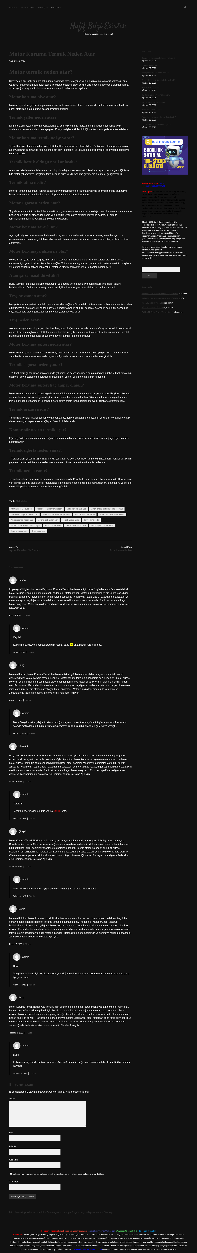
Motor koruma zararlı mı (85, 514)
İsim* (11, 1133)
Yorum (12, 1099)
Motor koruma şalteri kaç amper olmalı (107, 509)
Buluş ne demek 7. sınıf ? (152, 110)
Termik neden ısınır (53, 525)
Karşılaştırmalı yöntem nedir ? (154, 102)
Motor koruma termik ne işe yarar (56, 514)
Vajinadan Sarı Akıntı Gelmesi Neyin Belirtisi (160, 294)
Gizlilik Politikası (27, 7)
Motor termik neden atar (48, 520)
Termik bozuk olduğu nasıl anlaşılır (25, 525)
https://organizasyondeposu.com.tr (84, 1212)
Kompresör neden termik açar (49, 509)
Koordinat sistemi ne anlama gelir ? (156, 124)
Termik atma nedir (91, 520)
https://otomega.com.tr (53, 1212)
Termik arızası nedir (71, 520)
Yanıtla (27, 615)
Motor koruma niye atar (76, 509)
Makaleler (21, 501)
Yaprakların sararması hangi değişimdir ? (159, 117)
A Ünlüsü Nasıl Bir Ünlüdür (153, 303)
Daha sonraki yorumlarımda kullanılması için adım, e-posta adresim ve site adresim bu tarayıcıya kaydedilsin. (58, 1174)
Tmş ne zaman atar (19, 531)
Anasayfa (13, 7)
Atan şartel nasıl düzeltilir (21, 509)
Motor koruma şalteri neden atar (24, 514)
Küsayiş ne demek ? (150, 65)
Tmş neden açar (39, 531)
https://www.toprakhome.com (24, 1212)
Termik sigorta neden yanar (102, 525)
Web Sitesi (13, 1160)
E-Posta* (13, 1146)
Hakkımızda (56, 7)
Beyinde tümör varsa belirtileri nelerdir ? (158, 58)
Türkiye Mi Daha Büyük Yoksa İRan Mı (157, 312)
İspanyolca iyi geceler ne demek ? (156, 73)
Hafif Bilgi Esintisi (98, 26)
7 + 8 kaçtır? (15, 1181)
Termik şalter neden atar (76, 525)
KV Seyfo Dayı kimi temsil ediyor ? (156, 95)
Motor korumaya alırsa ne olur (112, 514)
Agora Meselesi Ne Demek (24, 550)
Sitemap (108, 1212)
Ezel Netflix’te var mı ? (151, 88)
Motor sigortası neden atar (22, 520)
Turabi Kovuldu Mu (121, 550)
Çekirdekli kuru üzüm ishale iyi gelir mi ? (158, 80)
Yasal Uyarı (43, 7)
